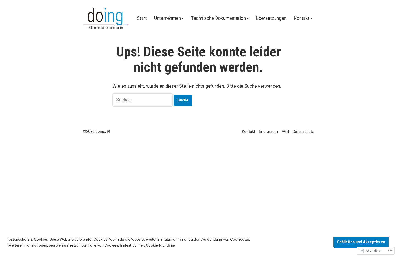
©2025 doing (94, 131)
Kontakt (301, 18)
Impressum (268, 131)
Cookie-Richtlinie (160, 245)
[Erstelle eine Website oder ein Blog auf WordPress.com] (108, 131)
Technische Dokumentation (218, 18)
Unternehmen (167, 18)
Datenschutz (303, 131)
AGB (285, 131)
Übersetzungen (271, 18)
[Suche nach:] (143, 100)
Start (142, 18)
